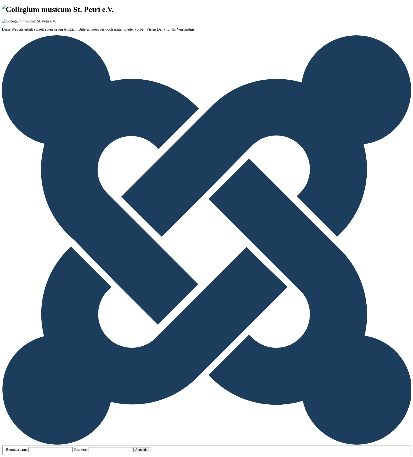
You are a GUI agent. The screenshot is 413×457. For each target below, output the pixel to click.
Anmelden (142, 450)
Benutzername (16, 449)
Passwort (80, 449)
